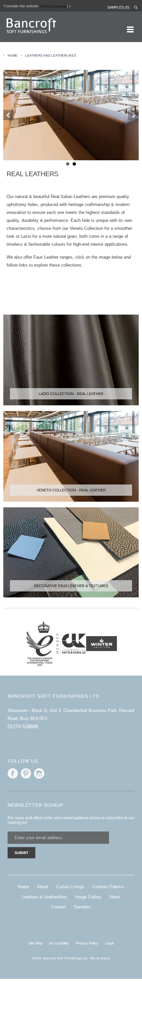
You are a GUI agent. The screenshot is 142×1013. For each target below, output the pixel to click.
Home (23, 886)
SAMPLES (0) (118, 7)
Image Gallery (88, 896)
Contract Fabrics (108, 886)
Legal (109, 943)
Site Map (36, 943)
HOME (13, 55)
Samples (82, 906)
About (42, 886)
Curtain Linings (70, 886)
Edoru (105, 958)
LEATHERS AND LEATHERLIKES (50, 55)
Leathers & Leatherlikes (44, 896)
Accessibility (59, 943)
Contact (58, 906)
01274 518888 (23, 726)
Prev (8, 115)
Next (133, 115)
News (115, 896)
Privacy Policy (87, 943)
